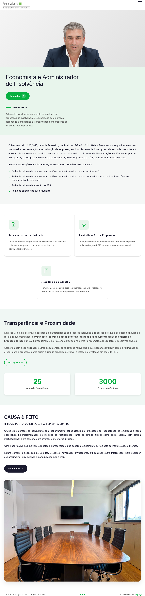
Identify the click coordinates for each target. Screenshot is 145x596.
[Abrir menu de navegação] (140, 2)
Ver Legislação (15, 362)
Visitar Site (14, 468)
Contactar (15, 96)
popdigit (138, 594)
